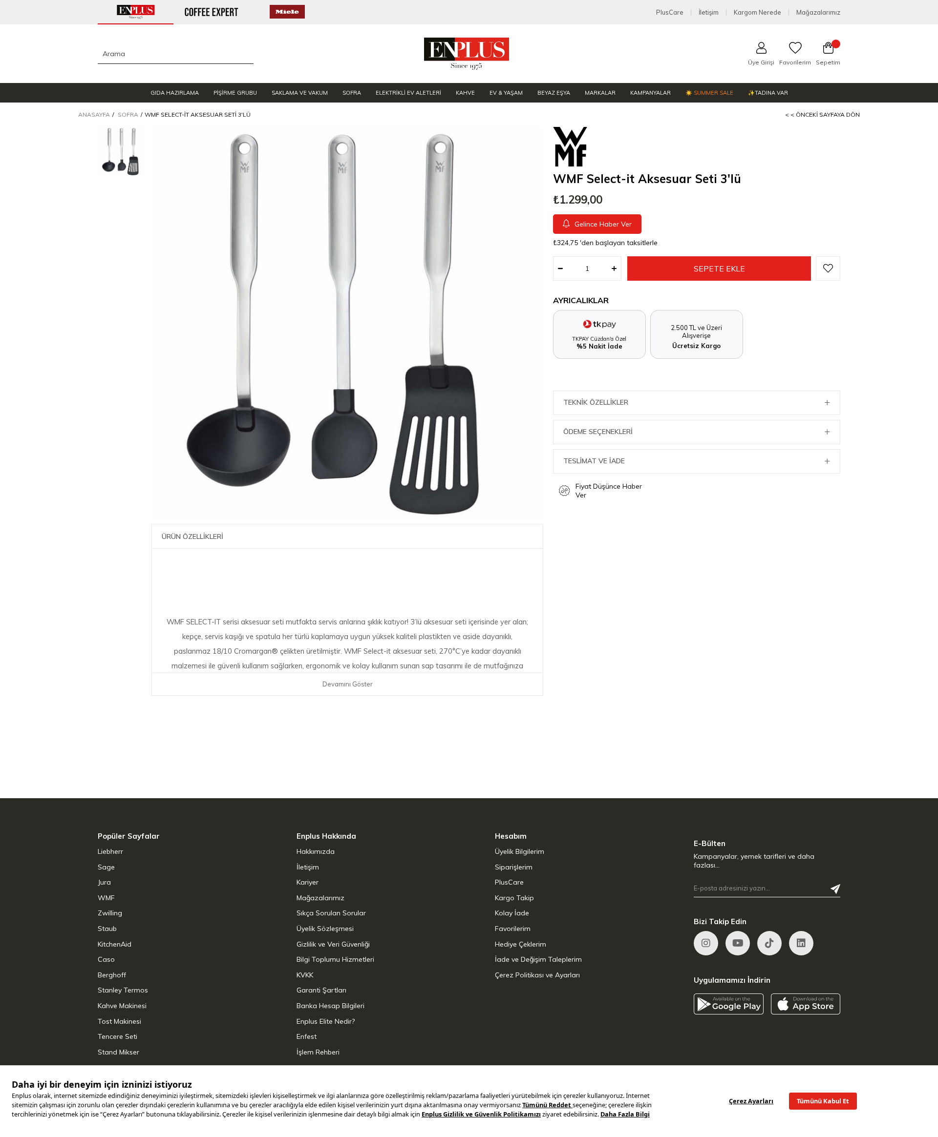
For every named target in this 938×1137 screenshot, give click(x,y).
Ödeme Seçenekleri (598, 431)
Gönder (835, 889)
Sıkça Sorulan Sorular (331, 913)
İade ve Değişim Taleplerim (538, 959)
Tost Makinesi (119, 1021)
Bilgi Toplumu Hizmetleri (335, 959)
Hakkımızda (316, 851)
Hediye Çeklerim (520, 944)
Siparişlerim (514, 867)
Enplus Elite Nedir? (326, 1021)
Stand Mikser (118, 1052)
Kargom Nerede (757, 12)
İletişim (709, 12)
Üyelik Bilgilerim (519, 851)
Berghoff (112, 975)
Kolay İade (512, 913)
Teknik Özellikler (595, 402)
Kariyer (308, 882)
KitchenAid (114, 944)
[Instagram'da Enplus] (706, 943)
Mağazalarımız (818, 12)
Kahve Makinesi (122, 1005)
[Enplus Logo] (467, 53)
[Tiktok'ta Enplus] (769, 943)
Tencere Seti (117, 1036)
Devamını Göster (347, 684)
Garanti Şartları (321, 990)
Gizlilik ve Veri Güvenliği (333, 944)
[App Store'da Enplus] (806, 1003)
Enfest (307, 1036)
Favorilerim (513, 928)
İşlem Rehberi (318, 1052)
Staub (107, 928)
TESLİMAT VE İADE (594, 460)
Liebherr (110, 851)
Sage (106, 867)
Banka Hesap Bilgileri (330, 1005)
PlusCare (669, 12)
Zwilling (110, 913)
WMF (106, 897)
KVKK (305, 975)
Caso (106, 959)
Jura (104, 882)
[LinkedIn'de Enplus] (737, 943)
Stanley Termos (123, 990)
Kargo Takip (514, 897)
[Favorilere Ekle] (828, 268)
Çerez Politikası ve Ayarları (537, 975)
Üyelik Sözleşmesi (325, 928)
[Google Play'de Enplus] (729, 1003)
